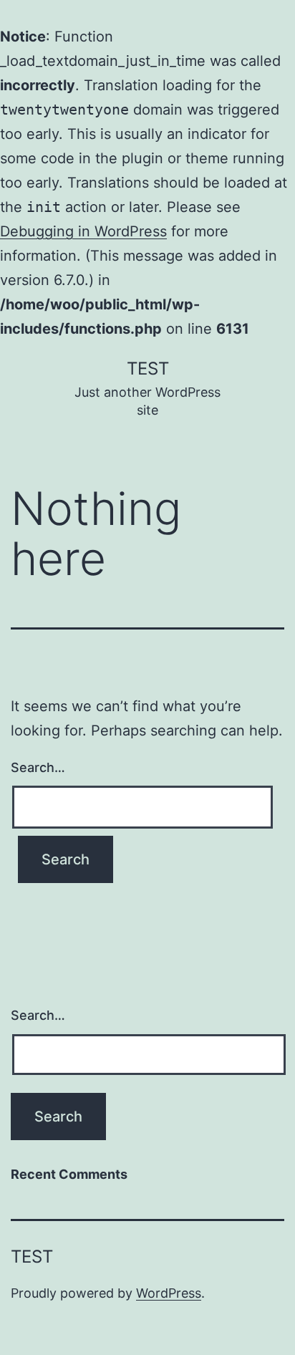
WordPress (168, 1293)
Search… (38, 767)
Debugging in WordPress (83, 231)
